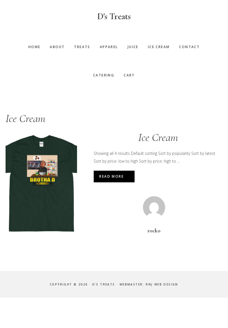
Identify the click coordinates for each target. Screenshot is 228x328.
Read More (111, 176)
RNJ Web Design (162, 284)
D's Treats (114, 16)
